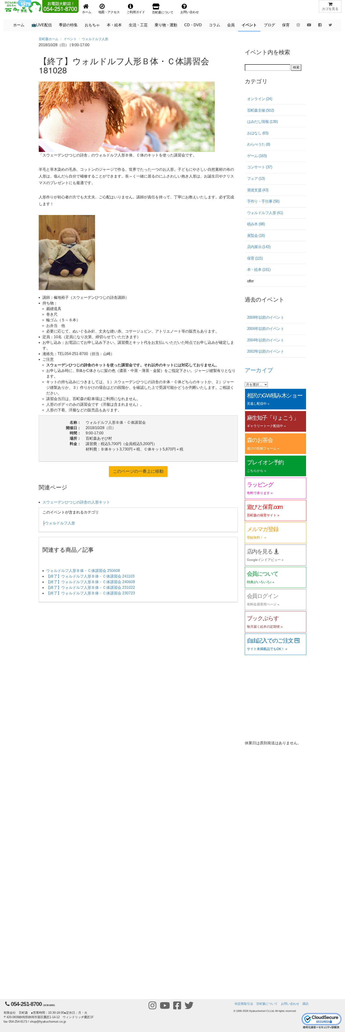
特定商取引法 (244, 1004)
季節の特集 (68, 25)
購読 (306, 1004)
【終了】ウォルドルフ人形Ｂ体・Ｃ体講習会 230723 (90, 593)
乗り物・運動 (166, 25)
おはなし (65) (257, 133)
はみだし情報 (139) (262, 122)
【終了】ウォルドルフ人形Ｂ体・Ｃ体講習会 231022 (90, 588)
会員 (231, 25)
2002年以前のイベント (265, 351)
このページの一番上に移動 (138, 471)
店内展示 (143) (259, 247)
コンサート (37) (259, 167)
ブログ (269, 25)
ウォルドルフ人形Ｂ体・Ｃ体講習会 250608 (83, 571)
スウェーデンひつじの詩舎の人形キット (76, 502)
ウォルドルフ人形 (95, 39)
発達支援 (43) (257, 190)
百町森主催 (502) (260, 110)
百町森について (267, 1004)
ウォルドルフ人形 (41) (265, 213)
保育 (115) (255, 258)
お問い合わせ (290, 1004)
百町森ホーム (48, 39)
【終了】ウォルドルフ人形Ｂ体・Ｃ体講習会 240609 (90, 582)
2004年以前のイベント (265, 340)
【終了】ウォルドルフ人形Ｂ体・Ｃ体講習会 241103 (90, 576)
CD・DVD (193, 25)
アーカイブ (259, 370)
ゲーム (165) (257, 156)
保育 (286, 25)
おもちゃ (92, 25)
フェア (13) (256, 179)
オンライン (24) (259, 99)
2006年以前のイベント (265, 329)
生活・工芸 (138, 25)
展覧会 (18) (256, 236)
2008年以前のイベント (265, 317)
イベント (249, 25)
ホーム (18, 25)
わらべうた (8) (258, 144)
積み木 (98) (256, 224)
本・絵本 (114, 25)
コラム (214, 25)
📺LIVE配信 (41, 25)
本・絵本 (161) (259, 270)
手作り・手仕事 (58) (263, 201)
